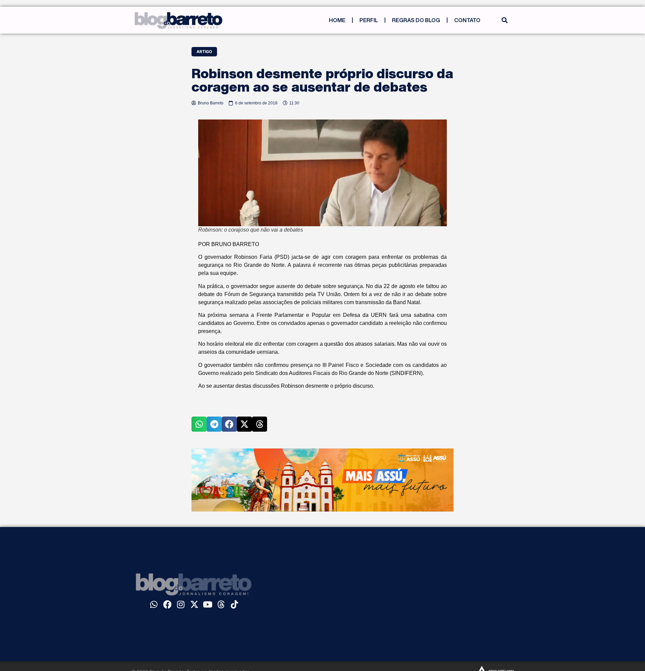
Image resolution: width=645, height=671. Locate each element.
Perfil (368, 20)
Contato (467, 20)
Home (337, 20)
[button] (504, 20)
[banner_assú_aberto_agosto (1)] (322, 509)
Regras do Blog (416, 20)
